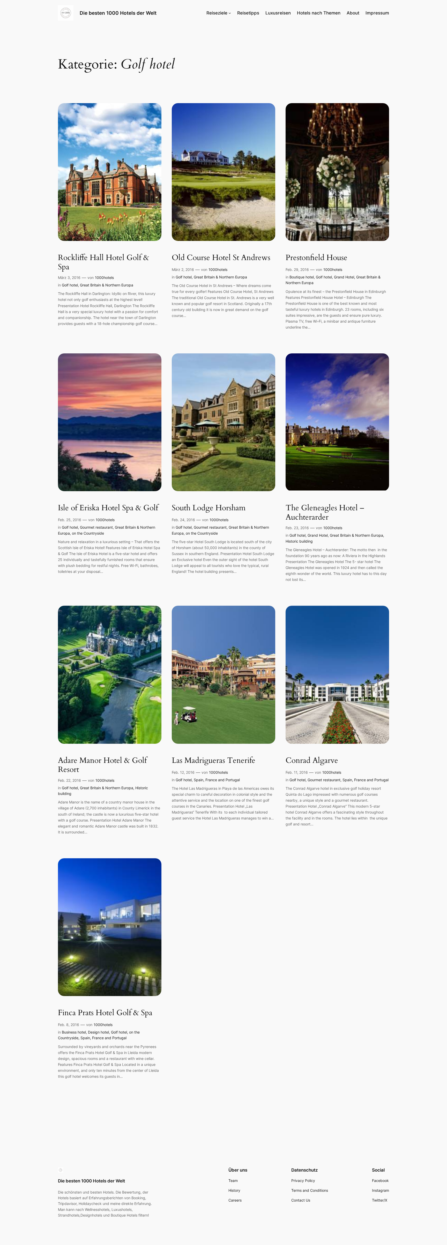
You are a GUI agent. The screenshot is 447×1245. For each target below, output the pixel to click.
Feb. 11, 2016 (297, 772)
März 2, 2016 (183, 269)
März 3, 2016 (69, 277)
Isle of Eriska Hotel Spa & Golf (108, 508)
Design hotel (98, 1032)
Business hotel (74, 1032)
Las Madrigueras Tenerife (213, 760)
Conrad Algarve (312, 760)
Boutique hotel (301, 277)
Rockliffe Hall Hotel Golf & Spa (103, 262)
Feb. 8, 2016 (68, 1024)
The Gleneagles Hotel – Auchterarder (325, 513)
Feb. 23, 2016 (297, 528)
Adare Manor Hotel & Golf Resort (102, 765)
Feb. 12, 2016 (183, 772)
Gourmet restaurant (96, 527)
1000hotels (104, 277)
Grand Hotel (344, 277)
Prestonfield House (316, 258)
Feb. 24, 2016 (183, 520)
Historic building (299, 541)
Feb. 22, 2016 (69, 780)
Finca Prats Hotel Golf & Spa (105, 1013)
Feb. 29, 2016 (297, 269)
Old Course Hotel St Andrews (221, 258)
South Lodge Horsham (208, 508)
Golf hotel (70, 285)
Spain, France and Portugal (217, 780)
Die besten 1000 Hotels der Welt (118, 13)
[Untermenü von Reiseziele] (229, 13)
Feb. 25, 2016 (69, 520)
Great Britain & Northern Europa (106, 285)
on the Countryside (88, 533)
